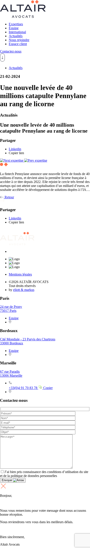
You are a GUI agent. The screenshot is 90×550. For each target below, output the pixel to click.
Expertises (16, 24)
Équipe (14, 28)
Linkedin (15, 149)
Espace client (18, 44)
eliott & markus (23, 290)
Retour (9, 197)
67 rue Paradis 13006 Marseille (11, 373)
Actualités (15, 36)
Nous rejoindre (19, 40)
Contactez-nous (10, 51)
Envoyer (7, 480)
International (17, 32)
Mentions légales (20, 274)
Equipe (14, 318)
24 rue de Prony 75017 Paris (11, 308)
